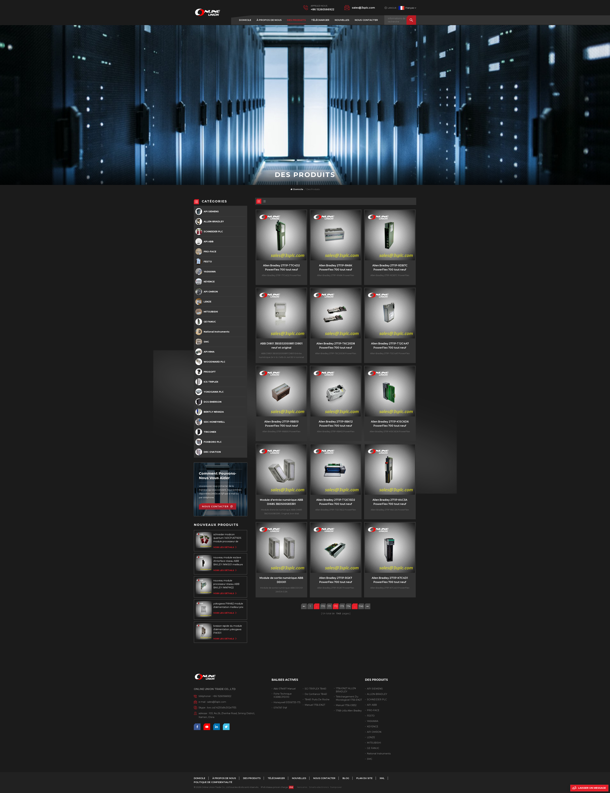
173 (342, 606)
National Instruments (216, 331)
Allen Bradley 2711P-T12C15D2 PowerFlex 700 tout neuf (335, 502)
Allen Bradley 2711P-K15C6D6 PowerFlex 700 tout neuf (390, 423)
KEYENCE (209, 281)
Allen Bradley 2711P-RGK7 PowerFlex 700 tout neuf (335, 580)
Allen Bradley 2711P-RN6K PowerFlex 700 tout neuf (335, 267)
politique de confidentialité (213, 782)
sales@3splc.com (363, 7)
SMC (206, 341)
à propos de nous (269, 19)
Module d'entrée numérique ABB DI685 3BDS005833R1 (281, 502)
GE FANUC (210, 321)
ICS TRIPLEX (211, 381)
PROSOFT (210, 371)
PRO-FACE (210, 251)
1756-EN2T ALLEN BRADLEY (346, 690)
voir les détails (223, 547)
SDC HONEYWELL (214, 421)
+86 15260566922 (322, 9)
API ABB (209, 241)
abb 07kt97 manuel (285, 688)
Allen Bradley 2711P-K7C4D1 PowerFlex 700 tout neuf (390, 580)
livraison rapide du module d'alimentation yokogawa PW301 (227, 629)
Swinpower (336, 787)
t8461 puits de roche (317, 699)
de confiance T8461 (316, 694)
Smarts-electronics (319, 787)
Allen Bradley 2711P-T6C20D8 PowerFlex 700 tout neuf (335, 345)
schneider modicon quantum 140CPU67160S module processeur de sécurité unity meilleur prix (227, 538)
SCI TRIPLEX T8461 (315, 688)
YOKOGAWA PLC (214, 391)
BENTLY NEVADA (214, 411)
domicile (245, 19)
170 (323, 606)
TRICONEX (210, 431)
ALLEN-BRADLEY (214, 221)
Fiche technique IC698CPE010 (283, 695)
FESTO (208, 261)
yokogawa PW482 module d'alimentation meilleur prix (228, 605)
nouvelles (342, 19)
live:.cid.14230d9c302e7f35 (221, 707)
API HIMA (209, 351)
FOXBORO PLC (213, 441)
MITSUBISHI (211, 311)
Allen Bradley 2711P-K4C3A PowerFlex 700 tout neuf (390, 502)
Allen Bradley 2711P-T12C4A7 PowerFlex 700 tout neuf (390, 345)
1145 (361, 606)
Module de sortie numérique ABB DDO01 (281, 580)
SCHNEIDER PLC (213, 231)
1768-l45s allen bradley (349, 710)
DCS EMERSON (212, 401)
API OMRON (211, 291)
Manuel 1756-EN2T (315, 704)
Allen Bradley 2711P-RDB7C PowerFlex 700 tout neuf (389, 267)
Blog (345, 778)
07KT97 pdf (280, 707)
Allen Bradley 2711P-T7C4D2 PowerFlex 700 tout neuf (281, 267)
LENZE (207, 301)
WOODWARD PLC (214, 361)
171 (329, 606)
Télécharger (320, 19)
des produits (296, 19)
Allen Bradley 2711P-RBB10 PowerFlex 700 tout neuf (281, 423)
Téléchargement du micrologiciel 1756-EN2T (349, 698)
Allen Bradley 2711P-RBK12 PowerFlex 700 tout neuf (336, 423)
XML (382, 778)
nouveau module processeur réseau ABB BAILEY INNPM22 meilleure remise (226, 584)
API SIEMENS (211, 211)
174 (348, 606)
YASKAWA (210, 271)
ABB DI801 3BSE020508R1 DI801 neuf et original (281, 345)
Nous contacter (366, 19)
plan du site (364, 778)
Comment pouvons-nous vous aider (217, 475)
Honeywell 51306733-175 (287, 702)
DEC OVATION (212, 451)
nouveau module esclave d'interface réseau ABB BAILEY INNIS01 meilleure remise (228, 561)
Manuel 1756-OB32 (346, 705)
